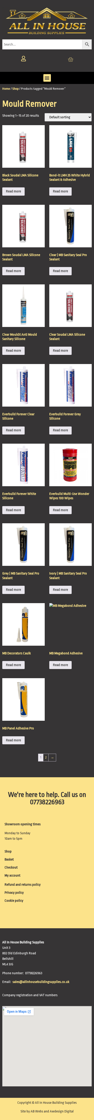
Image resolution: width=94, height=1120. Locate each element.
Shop (15, 88)
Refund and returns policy (23, 885)
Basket (9, 859)
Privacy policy (14, 893)
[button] (47, 78)
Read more (13, 191)
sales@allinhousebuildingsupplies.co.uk (41, 982)
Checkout (11, 867)
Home (6, 88)
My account (12, 875)
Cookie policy (14, 901)
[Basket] (70, 59)
